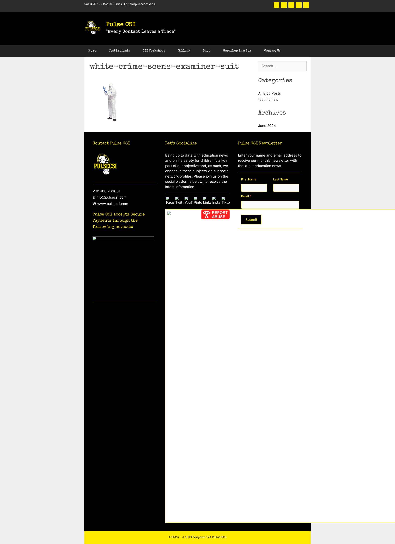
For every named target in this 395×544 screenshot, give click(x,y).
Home (92, 50)
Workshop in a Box (237, 50)
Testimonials (119, 50)
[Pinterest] (291, 5)
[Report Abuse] (215, 218)
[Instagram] (306, 5)
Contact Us (272, 50)
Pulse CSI (121, 25)
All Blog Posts (269, 93)
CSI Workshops (154, 50)
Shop (206, 50)
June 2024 (267, 126)
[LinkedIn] (299, 5)
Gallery (184, 50)
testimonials (268, 99)
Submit (251, 220)
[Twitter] (284, 5)
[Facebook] (276, 5)
